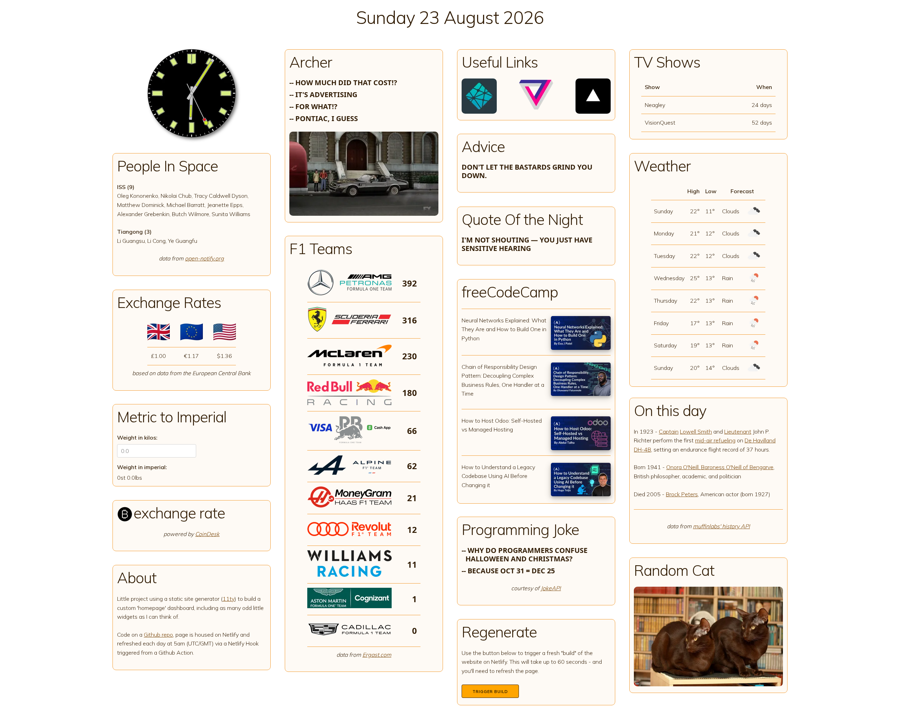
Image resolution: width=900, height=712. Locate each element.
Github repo (158, 634)
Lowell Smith (696, 431)
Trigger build (490, 691)
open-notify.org (204, 258)
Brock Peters (682, 494)
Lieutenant (737, 431)
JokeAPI (551, 588)
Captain (669, 431)
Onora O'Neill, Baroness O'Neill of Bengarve (719, 467)
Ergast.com (376, 654)
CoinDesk (207, 533)
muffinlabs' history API (721, 526)
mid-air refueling (715, 440)
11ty (228, 598)
